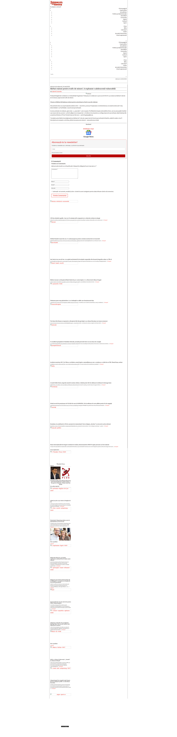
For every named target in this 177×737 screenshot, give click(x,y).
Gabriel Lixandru (57, 91)
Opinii (125, 19)
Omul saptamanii (121, 35)
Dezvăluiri (124, 15)
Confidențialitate (88, 733)
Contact (79, 733)
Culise (125, 31)
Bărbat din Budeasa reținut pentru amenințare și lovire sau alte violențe (77, 102)
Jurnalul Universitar (121, 33)
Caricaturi (124, 30)
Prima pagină (123, 8)
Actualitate (123, 12)
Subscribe (88, 156)
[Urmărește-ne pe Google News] (88, 134)
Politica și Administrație (119, 14)
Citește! (105, 220)
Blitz (125, 28)
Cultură (124, 21)
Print (125, 26)
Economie (124, 17)
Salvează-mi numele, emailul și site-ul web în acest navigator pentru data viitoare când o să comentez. (83, 191)
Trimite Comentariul (59, 195)
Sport (125, 23)
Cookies (97, 733)
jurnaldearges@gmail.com (64, 702)
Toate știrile (123, 10)
